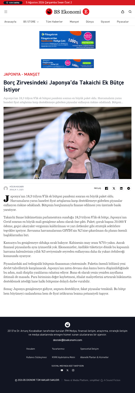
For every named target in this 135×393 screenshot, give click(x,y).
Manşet (74, 21)
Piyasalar (123, 21)
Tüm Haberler (54, 21)
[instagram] (73, 370)
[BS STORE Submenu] (37, 21)
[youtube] (62, 370)
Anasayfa (10, 21)
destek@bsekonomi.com (67, 340)
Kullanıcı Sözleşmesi (36, 357)
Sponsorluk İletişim (89, 349)
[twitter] (67, 370)
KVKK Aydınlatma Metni (63, 357)
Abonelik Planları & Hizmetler (94, 357)
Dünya (90, 21)
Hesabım (30, 349)
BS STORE (29, 21)
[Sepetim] (122, 11)
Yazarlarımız (58, 349)
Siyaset (105, 21)
